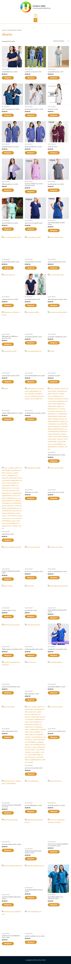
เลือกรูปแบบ (7, 78)
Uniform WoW (39, 6)
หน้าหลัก (4, 30)
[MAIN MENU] (35, 20)
